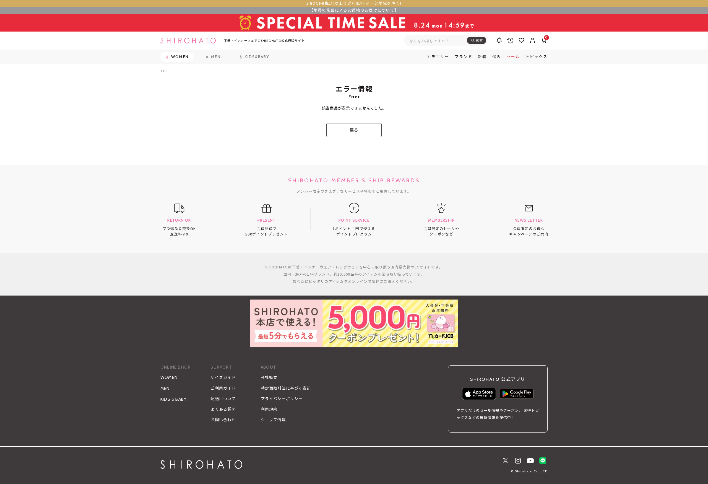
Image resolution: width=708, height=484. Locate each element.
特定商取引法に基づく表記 (286, 388)
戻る (354, 130)
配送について (223, 398)
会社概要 (269, 377)
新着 (482, 57)
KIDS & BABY (173, 399)
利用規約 (269, 409)
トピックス (536, 57)
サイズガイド (223, 377)
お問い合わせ (223, 419)
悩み (496, 57)
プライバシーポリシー (282, 398)
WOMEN (169, 377)
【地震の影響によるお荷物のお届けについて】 (354, 10)
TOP (164, 71)
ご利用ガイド (223, 388)
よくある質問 (223, 409)
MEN (165, 388)
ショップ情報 (273, 419)
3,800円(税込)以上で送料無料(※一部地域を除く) (354, 3)
